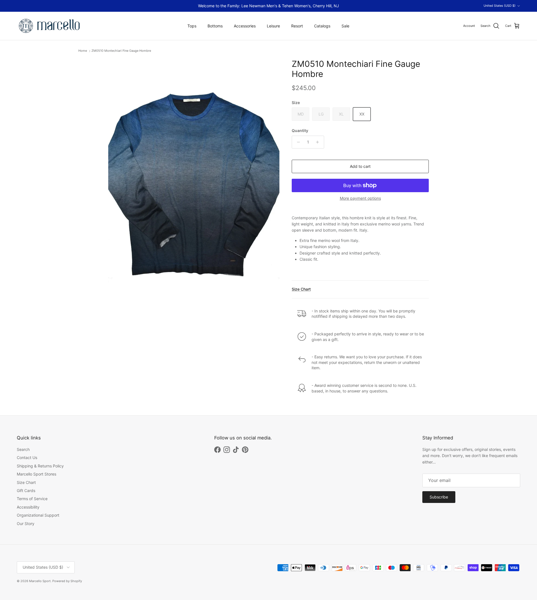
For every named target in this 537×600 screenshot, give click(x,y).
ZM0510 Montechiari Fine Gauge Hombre (121, 51)
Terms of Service (32, 498)
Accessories (245, 25)
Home (82, 51)
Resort (297, 25)
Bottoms (215, 25)
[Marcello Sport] (50, 25)
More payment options (360, 198)
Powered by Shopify (67, 581)
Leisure (273, 25)
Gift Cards (26, 490)
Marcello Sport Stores (36, 474)
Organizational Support (38, 515)
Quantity (300, 130)
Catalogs (322, 25)
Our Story (25, 523)
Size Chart (301, 289)
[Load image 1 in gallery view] (193, 182)
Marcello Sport (40, 581)
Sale (345, 25)
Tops (191, 25)
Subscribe (439, 497)
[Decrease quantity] (297, 142)
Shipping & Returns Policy (40, 465)
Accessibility (28, 507)
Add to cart (360, 166)
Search (23, 449)
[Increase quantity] (319, 142)
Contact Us (27, 457)
